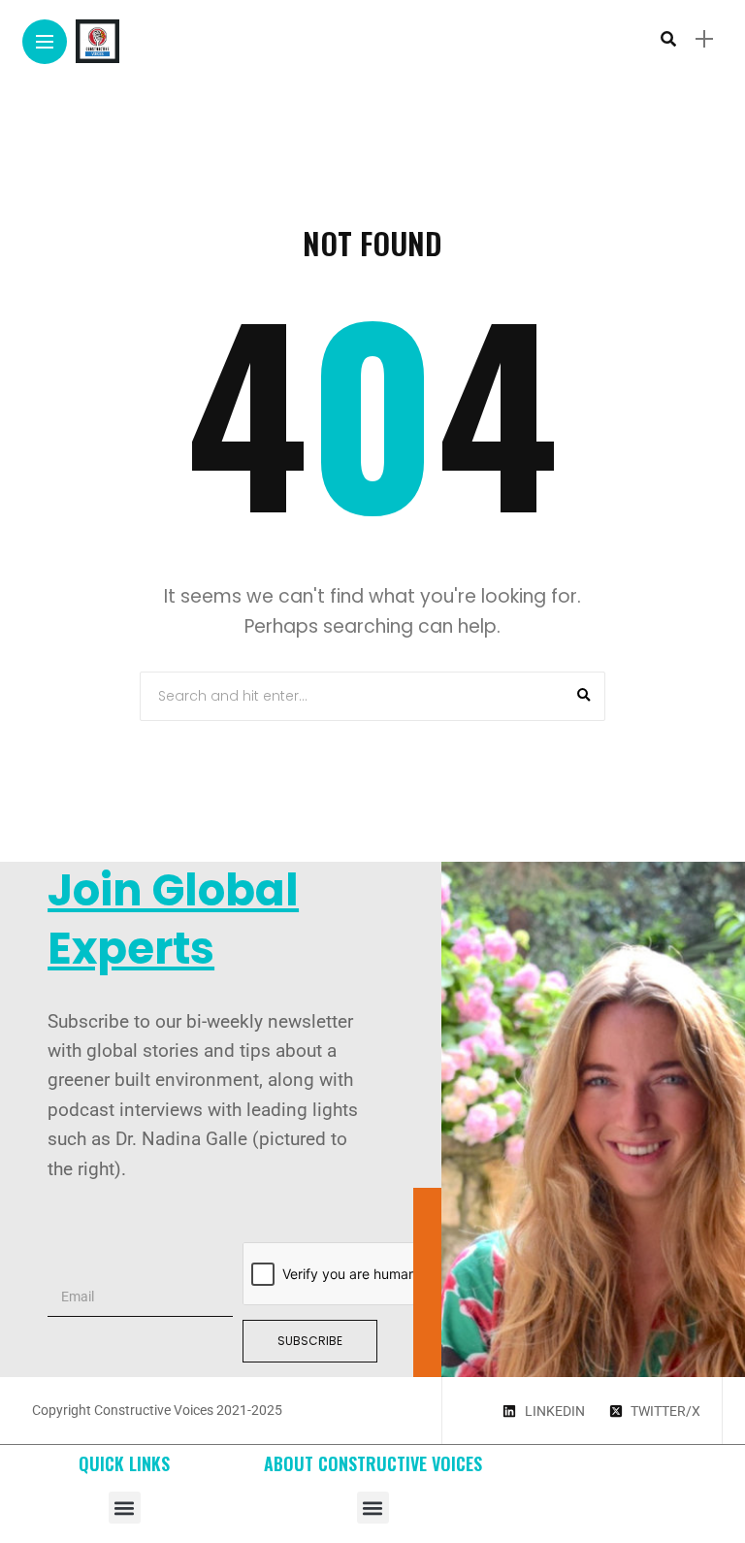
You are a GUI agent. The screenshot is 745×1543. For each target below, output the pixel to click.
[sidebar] (704, 39)
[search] (668, 39)
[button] (125, 1508)
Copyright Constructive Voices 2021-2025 (157, 1410)
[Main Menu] (44, 42)
